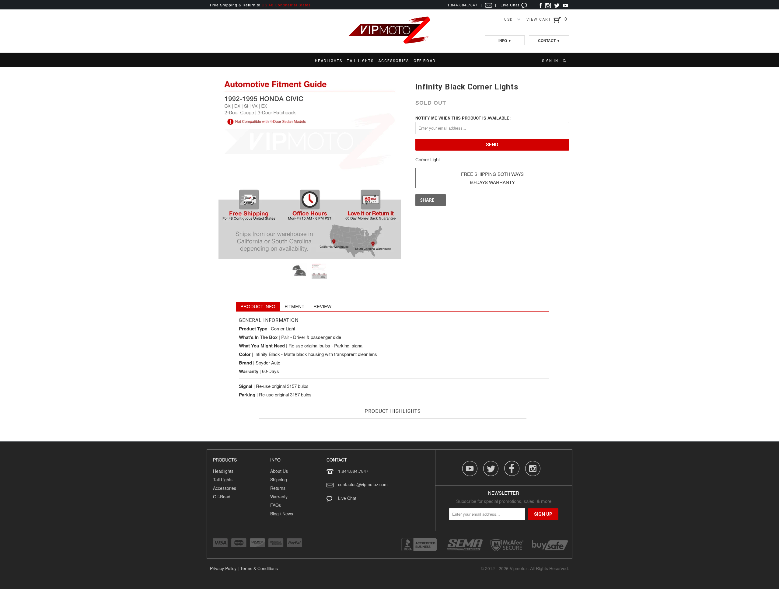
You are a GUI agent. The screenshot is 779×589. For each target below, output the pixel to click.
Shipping (278, 479)
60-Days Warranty (492, 182)
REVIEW (322, 306)
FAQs (275, 505)
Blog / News (281, 514)
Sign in (550, 61)
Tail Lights (222, 479)
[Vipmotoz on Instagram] (548, 4)
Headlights (223, 471)
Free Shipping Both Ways (492, 174)
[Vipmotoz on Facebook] (541, 4)
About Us (279, 471)
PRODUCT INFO (257, 306)
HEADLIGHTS (328, 61)
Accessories (224, 488)
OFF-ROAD (425, 61)
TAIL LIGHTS (360, 61)
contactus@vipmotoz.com (363, 484)
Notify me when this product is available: (463, 118)
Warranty (279, 496)
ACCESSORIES (393, 61)
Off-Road (221, 496)
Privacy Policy (223, 568)
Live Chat (510, 4)
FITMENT (294, 306)
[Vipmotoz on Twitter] (557, 4)
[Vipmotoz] (389, 42)
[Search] (565, 61)
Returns (277, 488)
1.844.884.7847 (353, 471)
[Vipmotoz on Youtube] (565, 4)
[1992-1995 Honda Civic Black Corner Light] (309, 167)
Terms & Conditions (259, 568)
